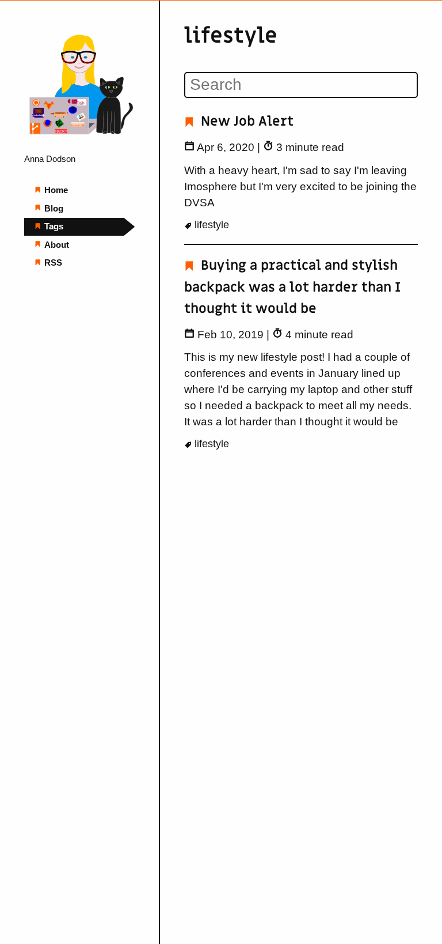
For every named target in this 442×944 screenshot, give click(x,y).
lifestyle (210, 225)
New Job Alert (245, 121)
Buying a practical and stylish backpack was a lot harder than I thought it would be (292, 287)
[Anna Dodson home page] (79, 140)
